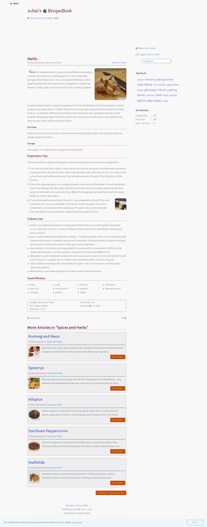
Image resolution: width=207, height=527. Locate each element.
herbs (140, 90)
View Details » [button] (118, 357)
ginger (33, 229)
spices (173, 95)
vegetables (172, 84)
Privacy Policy (82, 505)
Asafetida (36, 462)
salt (110, 172)
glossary (150, 90)
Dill (123, 318)
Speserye (36, 368)
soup (165, 101)
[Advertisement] (103, 38)
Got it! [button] (195, 522)
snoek (140, 79)
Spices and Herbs (54, 342)
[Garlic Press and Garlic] (120, 209)
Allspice (35, 399)
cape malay (153, 100)
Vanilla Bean (34, 318)
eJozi (76, 509)
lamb (158, 95)
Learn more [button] (77, 522)
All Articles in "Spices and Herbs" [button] (111, 493)
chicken (150, 95)
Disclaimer (70, 505)
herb (165, 95)
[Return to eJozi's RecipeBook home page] (45, 10)
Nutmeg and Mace (44, 336)
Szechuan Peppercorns (48, 431)
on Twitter (95, 306)
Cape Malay (144, 84)
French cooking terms (159, 79)
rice (155, 85)
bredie (161, 84)
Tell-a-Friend (120, 63)
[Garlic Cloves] (110, 99)
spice (141, 101)
